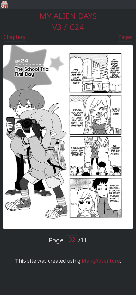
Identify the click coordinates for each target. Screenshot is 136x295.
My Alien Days (68, 16)
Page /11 (68, 240)
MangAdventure (101, 260)
